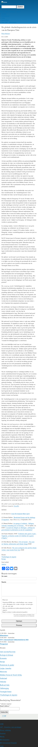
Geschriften (5, 20)
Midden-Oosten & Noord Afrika (11, 675)
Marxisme (3, 671)
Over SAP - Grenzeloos (8, 22)
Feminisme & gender (7, 665)
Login (1, 746)
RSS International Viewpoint (8, 743)
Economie (3, 658)
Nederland (3, 678)
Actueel (3, 14)
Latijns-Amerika (5, 668)
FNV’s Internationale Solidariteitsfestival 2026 (14, 640)
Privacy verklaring (5, 730)
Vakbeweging (4, 688)
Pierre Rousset (6, 34)
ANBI (1, 724)
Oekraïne (3, 681)
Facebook (2, 733)
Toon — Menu (4, 12)
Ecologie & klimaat (6, 655)
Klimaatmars (4, 635)
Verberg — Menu (15, 12)
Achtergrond (5, 16)
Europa (4, 559)
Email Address (5, 706)
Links (3, 18)
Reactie (4, 582)
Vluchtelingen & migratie (9, 557)
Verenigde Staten (5, 691)
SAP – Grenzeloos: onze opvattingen (10, 727)
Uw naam (4, 576)
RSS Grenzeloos (4, 740)
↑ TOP (4, 716)
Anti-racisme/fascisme (7, 651)
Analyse (4, 564)
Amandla (16, 506)
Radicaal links (5, 685)
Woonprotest (4, 644)
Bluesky (2, 736)
